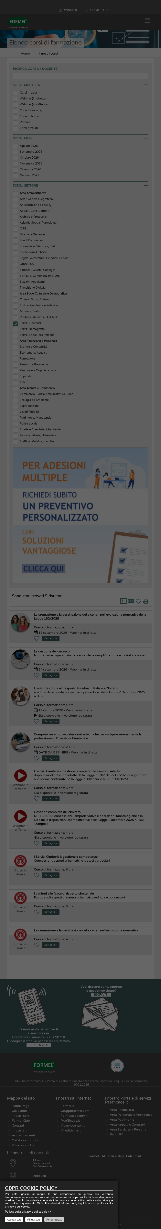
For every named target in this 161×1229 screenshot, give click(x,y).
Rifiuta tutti (33, 1219)
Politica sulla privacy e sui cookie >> (28, 1211)
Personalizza (54, 1219)
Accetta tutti (14, 1219)
